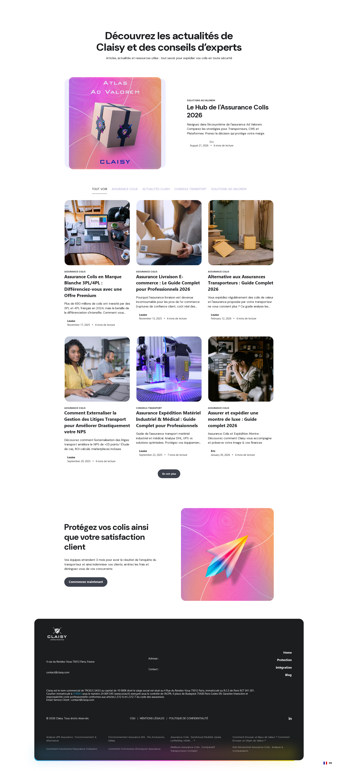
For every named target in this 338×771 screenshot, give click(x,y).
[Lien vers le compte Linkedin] (290, 718)
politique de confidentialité (188, 718)
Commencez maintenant (86, 582)
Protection (284, 660)
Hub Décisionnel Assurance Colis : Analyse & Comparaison (258, 749)
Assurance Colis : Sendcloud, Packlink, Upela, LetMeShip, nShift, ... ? (196, 739)
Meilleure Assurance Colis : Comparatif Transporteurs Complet (193, 749)
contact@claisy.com (57, 672)
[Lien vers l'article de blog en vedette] (115, 123)
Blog (288, 675)
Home (287, 652)
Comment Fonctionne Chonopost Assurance (134, 748)
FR (330, 763)
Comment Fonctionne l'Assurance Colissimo (71, 748)
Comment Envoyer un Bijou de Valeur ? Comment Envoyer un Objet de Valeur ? (261, 739)
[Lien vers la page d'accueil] (153, 633)
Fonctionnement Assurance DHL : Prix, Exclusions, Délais (136, 739)
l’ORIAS (77, 693)
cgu (132, 718)
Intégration (284, 667)
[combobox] (327, 763)
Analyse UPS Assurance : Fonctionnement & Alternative (71, 739)
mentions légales (152, 718)
